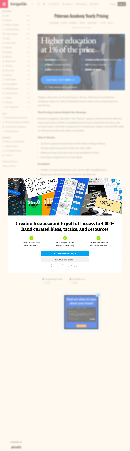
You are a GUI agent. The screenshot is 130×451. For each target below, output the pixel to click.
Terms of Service (57, 267)
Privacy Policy (73, 267)
